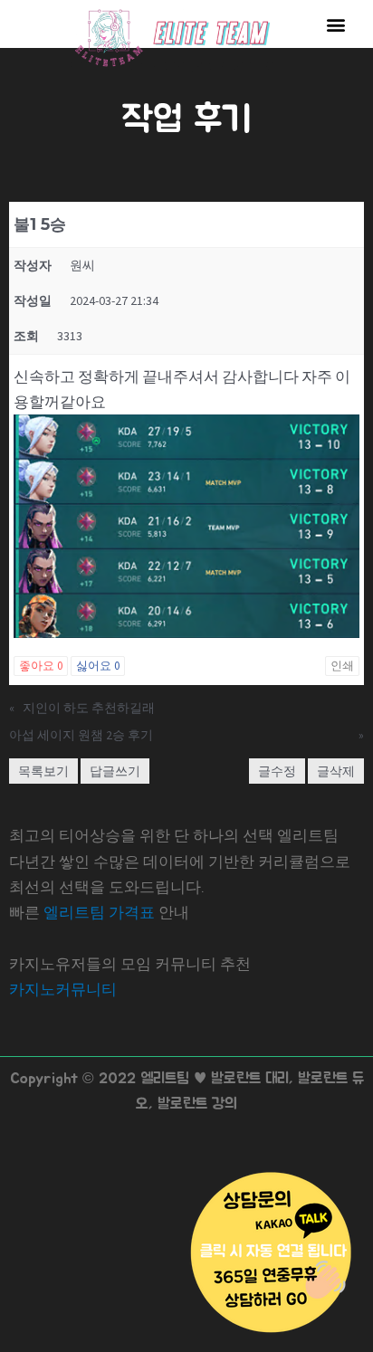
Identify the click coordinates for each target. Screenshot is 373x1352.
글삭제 (336, 771)
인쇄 (342, 665)
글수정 (277, 771)
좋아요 (40, 665)
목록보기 (43, 771)
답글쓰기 (115, 771)
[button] (335, 24)
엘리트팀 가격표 (99, 912)
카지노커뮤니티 (63, 989)
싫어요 (98, 665)
